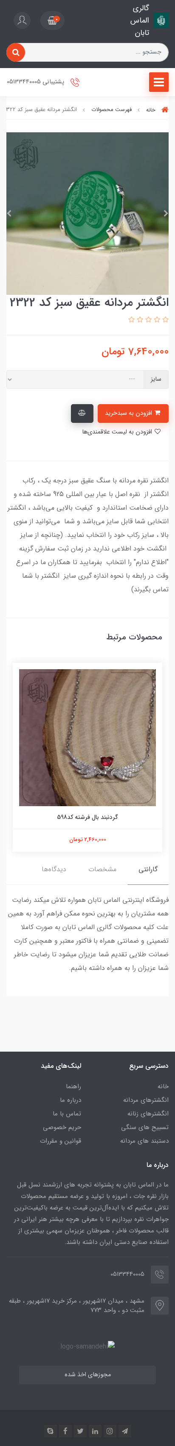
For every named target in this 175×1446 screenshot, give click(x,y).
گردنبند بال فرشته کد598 (87, 817)
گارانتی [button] (148, 869)
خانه (163, 1086)
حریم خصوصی (62, 1127)
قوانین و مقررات (60, 1141)
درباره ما (70, 1100)
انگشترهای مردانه (146, 1100)
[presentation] (166, 213)
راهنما (73, 1086)
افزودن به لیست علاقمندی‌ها (118, 432)
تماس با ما (67, 1114)
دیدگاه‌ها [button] (54, 869)
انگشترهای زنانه (148, 1114)
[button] (52, 20)
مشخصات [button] (102, 869)
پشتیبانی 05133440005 (36, 82)
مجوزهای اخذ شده (88, 1375)
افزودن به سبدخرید (129, 413)
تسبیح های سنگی (145, 1127)
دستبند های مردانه (144, 1141)
